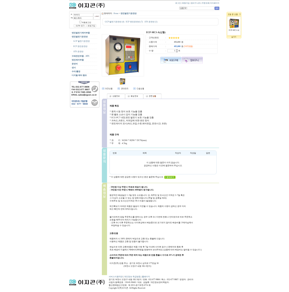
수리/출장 (76, 71)
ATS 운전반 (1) (150, 22)
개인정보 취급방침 (132, 276)
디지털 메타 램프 (79, 75)
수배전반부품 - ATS (80, 56)
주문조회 (205, 3)
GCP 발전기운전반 (81, 41)
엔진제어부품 (78, 60)
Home (116, 13)
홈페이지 (146, 276)
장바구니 (196, 3)
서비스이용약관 (116, 276)
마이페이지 (214, 3)
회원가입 (185, 3)
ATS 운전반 (77, 51)
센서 (74, 67)
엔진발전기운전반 (80, 36)
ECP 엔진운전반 (79, 46)
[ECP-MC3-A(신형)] (234, 28)
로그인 (178, 3)
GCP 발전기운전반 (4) (114, 22)
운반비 (75, 64)
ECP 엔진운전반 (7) (134, 22)
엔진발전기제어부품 (81, 33)
